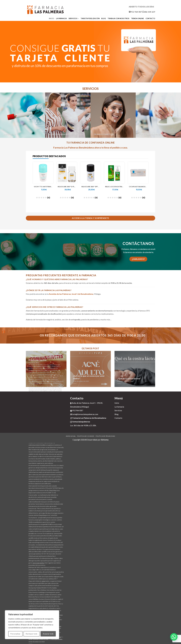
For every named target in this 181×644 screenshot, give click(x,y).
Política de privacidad (105, 436)
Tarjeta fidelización (90, 18)
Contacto (150, 18)
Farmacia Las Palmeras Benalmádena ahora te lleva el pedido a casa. (90, 147)
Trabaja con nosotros (118, 18)
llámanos (133, 249)
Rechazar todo (31, 634)
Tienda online (137, 18)
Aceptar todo (48, 634)
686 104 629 (149, 12)
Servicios (73, 18)
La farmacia (61, 18)
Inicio (51, 18)
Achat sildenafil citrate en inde (38, 639)
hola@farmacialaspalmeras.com (85, 414)
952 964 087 (136, 12)
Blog (103, 18)
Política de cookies (85, 436)
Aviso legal (71, 436)
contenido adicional (43, 497)
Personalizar (15, 634)
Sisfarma (104, 440)
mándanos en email (147, 249)
